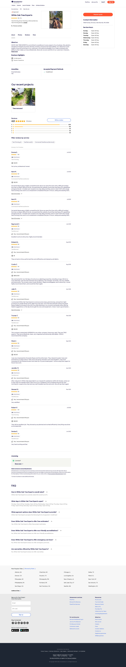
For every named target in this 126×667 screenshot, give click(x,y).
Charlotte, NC (43, 572)
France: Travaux (44, 651)
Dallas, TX (91, 572)
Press (96, 626)
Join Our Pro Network (75, 621)
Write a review (59, 120)
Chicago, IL (67, 572)
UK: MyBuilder (82, 651)
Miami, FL (91, 575)
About (13, 35)
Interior (13, 5)
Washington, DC (93, 586)
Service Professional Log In (76, 619)
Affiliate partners (99, 635)
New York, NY (92, 579)
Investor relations (99, 628)
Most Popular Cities (17, 568)
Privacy (54, 655)
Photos (20, 35)
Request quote (98, 14)
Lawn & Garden (26, 5)
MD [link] (21, 9)
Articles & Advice (40, 5)
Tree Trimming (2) (16, 142)
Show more (18, 464)
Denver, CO (18, 575)
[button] (23, 100)
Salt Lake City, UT (69, 582)
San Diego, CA (19, 586)
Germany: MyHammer (54, 651)
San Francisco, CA (44, 586)
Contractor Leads (74, 626)
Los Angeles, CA (69, 575)
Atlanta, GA (18, 572)
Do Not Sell (64, 655)
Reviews (27, 35)
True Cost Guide (99, 602)
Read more (14, 51)
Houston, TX (43, 575)
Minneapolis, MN (44, 579)
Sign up (21, 615)
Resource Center (99, 604)
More (33, 5)
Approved (15, 12)
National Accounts (74, 628)
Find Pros (72, 599)
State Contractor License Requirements (21, 468)
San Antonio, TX (93, 582)
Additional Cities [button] (15, 590)
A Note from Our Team (100, 611)
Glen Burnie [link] (26, 9)
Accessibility (70, 655)
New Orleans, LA (69, 579)
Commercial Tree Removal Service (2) (44, 142)
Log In (103, 2)
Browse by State (29, 568)
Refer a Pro (98, 606)
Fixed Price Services (75, 604)
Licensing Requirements (101, 613)
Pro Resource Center (75, 624)
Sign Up (111, 2)
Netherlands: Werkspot (73, 651)
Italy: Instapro (63, 651)
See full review (15, 193)
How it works (98, 619)
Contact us (98, 631)
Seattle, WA (67, 586)
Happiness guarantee (100, 633)
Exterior (19, 5)
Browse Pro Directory (75, 602)
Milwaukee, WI (19, 579)
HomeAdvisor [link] (14, 9)
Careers (97, 624)
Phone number (17, 26)
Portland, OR (43, 582)
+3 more (25, 22)
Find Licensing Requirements (55, 474)
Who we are (98, 621)
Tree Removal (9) (28, 142)
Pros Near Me (98, 609)
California (59, 655)
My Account (98, 599)
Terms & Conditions (71, 658)
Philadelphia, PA (19, 582)
